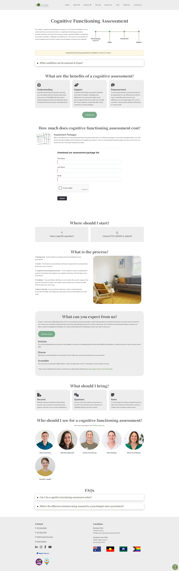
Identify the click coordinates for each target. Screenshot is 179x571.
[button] (89, 63)
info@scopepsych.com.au (45, 537)
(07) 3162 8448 (42, 528)
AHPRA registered (98, 425)
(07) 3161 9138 (41, 532)
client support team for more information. (101, 369)
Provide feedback (40, 541)
